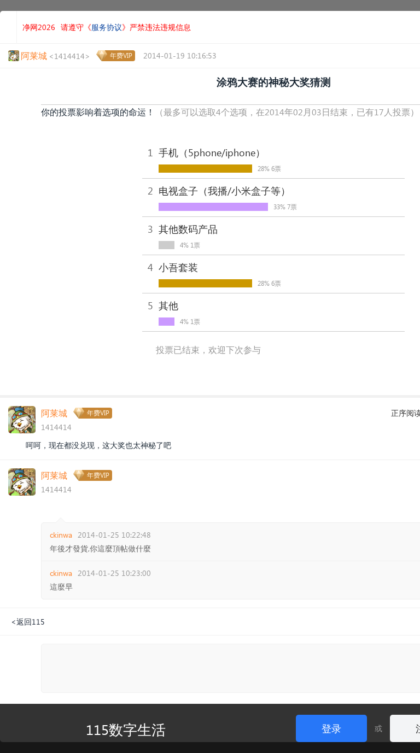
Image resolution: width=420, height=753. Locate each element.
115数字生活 (126, 729)
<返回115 (28, 621)
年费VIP (121, 55)
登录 (331, 728)
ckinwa (61, 535)
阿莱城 (54, 413)
